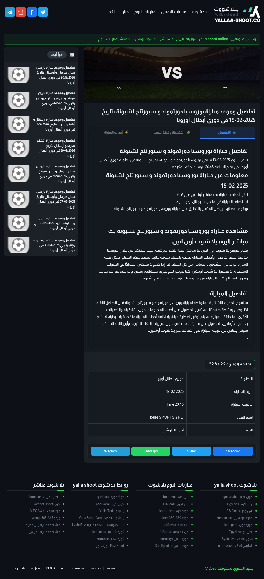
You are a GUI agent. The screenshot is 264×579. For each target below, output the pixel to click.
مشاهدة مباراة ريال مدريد (43, 525)
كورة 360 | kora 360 (175, 518)
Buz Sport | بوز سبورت (108, 546)
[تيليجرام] (10, 12)
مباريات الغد (119, 12)
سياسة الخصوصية (102, 568)
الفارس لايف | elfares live (235, 546)
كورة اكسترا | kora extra (108, 532)
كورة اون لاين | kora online (235, 518)
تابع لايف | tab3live (175, 525)
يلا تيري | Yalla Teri (111, 511)
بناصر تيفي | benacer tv (44, 497)
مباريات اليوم (144, 12)
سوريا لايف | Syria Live (237, 539)
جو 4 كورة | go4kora (110, 497)
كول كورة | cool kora (110, 504)
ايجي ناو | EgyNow (241, 532)
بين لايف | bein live (175, 497)
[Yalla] (237, 14)
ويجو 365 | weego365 (46, 518)
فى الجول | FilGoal (175, 504)
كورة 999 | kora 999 (47, 504)
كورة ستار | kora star (110, 539)
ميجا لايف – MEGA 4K (45, 511)
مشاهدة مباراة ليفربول (44, 532)
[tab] (227, 133)
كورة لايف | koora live (173, 511)
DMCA (51, 568)
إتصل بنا (35, 568)
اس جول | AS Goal (239, 511)
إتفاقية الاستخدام (73, 568)
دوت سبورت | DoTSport (171, 546)
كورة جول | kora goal (238, 525)
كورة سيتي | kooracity (173, 539)
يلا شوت (199, 12)
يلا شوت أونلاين (162, 330)
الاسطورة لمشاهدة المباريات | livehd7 (98, 525)
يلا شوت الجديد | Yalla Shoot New (101, 518)
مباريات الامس (173, 12)
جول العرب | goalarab (238, 497)
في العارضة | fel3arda (174, 532)
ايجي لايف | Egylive (240, 504)
